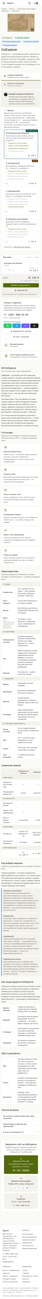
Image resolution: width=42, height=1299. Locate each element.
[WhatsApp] (8, 325)
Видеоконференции (29, 1248)
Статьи (24, 1270)
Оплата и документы (10, 1282)
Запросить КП (22, 290)
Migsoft (10, 3)
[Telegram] (16, 325)
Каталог (12, 9)
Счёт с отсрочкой (22, 337)
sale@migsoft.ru (8, 1262)
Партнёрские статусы (30, 1276)
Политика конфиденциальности (14, 1296)
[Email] (34, 325)
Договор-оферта (32, 1296)
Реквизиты (26, 1282)
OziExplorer (5, 11)
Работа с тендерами (10, 1276)
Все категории (27, 1234)
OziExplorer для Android (21, 247)
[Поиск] (29, 3)
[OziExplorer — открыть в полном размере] (21, 23)
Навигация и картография (26, 9)
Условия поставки (9, 1279)
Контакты (25, 1279)
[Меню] (4, 3)
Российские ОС (28, 1245)
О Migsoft (25, 1273)
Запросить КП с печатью (22, 331)
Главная (4, 9)
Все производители (29, 1237)
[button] (21, 144)
